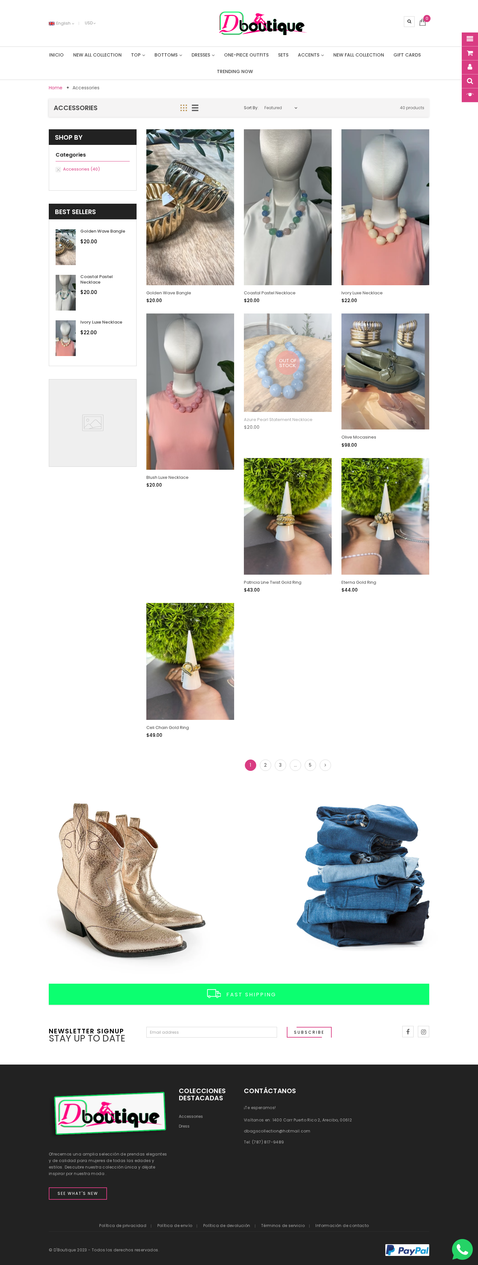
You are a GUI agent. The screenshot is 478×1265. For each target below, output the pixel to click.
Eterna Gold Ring (358, 582)
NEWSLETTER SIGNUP (86, 1031)
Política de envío (175, 1225)
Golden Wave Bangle (102, 231)
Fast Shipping (251, 994)
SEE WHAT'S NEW (78, 1193)
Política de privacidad (122, 1225)
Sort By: (251, 107)
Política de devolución (226, 1225)
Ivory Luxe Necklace (101, 322)
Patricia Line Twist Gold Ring (272, 582)
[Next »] (325, 765)
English (64, 23)
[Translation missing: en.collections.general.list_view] (195, 108)
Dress (184, 1126)
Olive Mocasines (358, 437)
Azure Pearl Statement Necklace (278, 419)
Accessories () (81, 169)
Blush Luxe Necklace (167, 477)
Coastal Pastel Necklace (96, 279)
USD (89, 23)
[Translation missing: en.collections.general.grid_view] (183, 108)
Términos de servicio (283, 1225)
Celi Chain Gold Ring (167, 727)
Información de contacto (342, 1225)
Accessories (191, 1116)
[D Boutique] (119, 883)
